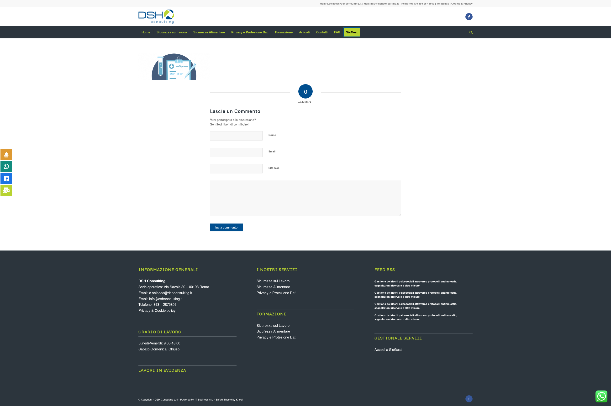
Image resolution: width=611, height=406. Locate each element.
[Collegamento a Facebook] (469, 16)
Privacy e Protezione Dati (276, 292)
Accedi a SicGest (388, 349)
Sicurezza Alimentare (273, 286)
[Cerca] (469, 32)
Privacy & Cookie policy (157, 310)
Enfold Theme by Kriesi (229, 399)
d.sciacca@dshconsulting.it (344, 3)
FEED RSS (384, 269)
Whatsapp (443, 3)
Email (272, 151)
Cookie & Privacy (462, 3)
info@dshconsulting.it (384, 3)
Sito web (274, 168)
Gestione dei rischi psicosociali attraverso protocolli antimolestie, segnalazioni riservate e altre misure (415, 283)
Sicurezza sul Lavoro (273, 280)
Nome (272, 135)
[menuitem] (145, 32)
